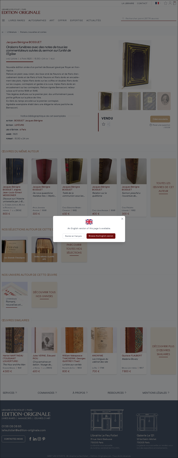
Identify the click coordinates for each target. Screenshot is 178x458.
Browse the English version (101, 236)
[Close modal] (122, 218)
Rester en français (73, 236)
